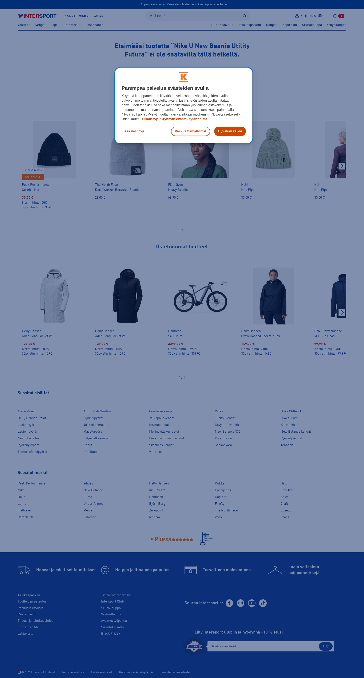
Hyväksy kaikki (230, 131)
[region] (183, 105)
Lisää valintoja (133, 131)
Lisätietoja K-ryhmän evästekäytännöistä (174, 119)
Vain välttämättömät (190, 131)
